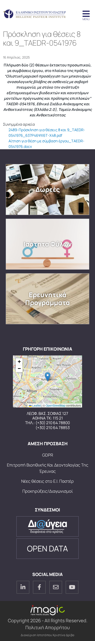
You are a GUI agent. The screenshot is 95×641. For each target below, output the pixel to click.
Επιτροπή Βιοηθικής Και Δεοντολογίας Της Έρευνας (47, 468)
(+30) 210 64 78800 (53, 422)
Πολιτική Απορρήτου (47, 627)
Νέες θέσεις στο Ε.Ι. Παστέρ (47, 481)
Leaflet (36, 405)
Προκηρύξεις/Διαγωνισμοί (47, 491)
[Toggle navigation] (86, 14)
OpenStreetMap (55, 405)
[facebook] (39, 587)
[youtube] (72, 587)
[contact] (55, 587)
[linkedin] (23, 587)
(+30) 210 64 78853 (53, 427)
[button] (47, 377)
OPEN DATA (47, 548)
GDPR (47, 455)
